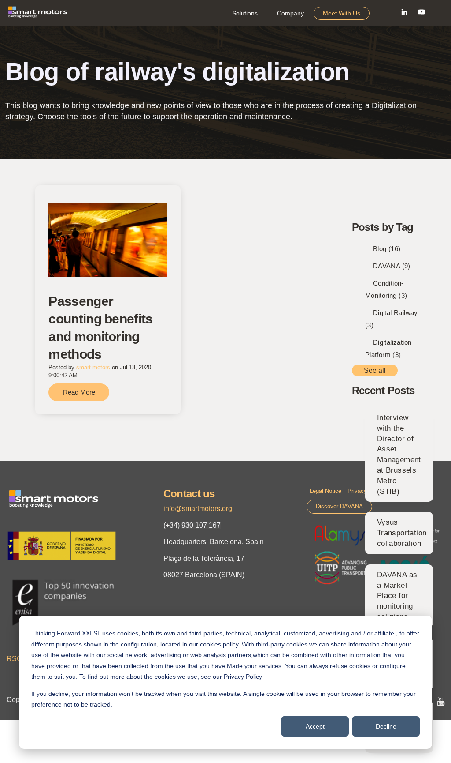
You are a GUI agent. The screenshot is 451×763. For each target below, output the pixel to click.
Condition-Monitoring (386, 289)
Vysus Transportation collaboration (402, 533)
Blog (387, 248)
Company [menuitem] (290, 13)
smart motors (93, 367)
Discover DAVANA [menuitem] (339, 506)
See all (375, 370)
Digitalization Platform (388, 348)
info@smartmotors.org (197, 508)
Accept (315, 726)
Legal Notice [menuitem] (325, 491)
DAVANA (391, 266)
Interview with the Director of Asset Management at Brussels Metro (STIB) (399, 454)
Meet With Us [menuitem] (341, 13)
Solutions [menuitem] (245, 13)
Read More (79, 392)
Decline (386, 726)
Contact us (189, 494)
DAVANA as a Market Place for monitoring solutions (397, 596)
